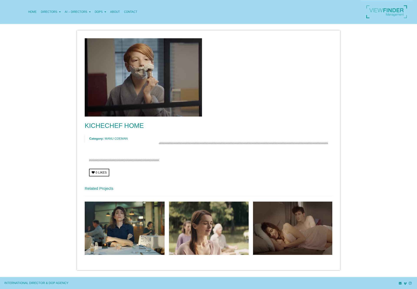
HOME (32, 11)
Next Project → (322, 190)
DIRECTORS (49, 11)
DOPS (99, 11)
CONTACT (130, 11)
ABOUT (115, 11)
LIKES (101, 172)
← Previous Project (294, 190)
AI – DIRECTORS (76, 11)
